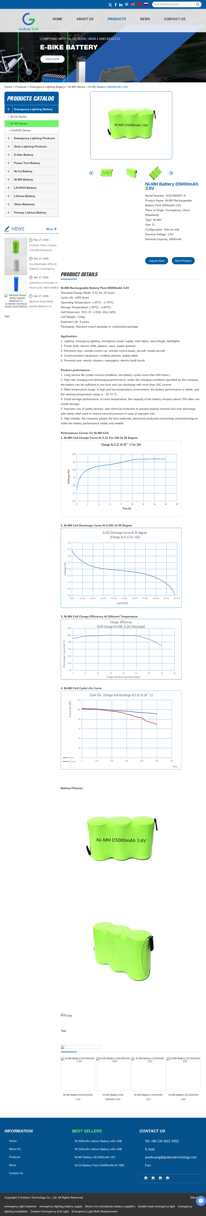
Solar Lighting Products (30, 146)
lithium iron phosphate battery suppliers (110, 1206)
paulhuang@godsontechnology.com (171, 1157)
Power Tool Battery (27, 163)
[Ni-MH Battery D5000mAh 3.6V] (131, 125)
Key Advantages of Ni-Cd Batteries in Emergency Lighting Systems (43, 267)
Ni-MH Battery (23, 179)
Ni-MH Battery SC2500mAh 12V (95, 1157)
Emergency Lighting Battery (47, 86)
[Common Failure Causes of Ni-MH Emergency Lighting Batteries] (15, 247)
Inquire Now (156, 260)
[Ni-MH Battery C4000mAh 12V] (148, 1074)
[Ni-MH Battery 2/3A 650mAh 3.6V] (113, 1074)
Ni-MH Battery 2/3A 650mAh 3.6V (113, 1097)
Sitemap (195, 1197)
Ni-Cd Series (18, 116)
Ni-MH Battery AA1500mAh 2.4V (78, 1097)
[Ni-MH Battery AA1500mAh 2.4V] (78, 1074)
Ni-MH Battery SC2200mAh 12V (184, 1097)
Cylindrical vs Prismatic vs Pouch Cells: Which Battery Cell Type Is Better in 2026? (44, 285)
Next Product (183, 260)
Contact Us (174, 19)
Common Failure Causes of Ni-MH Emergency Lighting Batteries (43, 248)
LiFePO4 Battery (25, 187)
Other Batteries (24, 204)
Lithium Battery (24, 196)
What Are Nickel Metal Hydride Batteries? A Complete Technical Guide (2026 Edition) (43, 304)
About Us (85, 19)
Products (117, 19)
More (49, 229)
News (145, 19)
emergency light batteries (20, 1206)
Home (57, 19)
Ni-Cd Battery (23, 171)
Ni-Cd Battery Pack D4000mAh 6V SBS (99, 1165)
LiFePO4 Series (20, 130)
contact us (152, 1131)
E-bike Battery (23, 154)
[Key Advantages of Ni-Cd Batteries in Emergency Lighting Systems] (15, 266)
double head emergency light (157, 1206)
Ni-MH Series (76, 86)
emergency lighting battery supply (61, 1206)
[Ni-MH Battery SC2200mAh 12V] (183, 1074)
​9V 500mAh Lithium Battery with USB (98, 1141)
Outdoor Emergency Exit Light (50, 1211)
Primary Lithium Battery (30, 212)
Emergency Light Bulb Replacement (94, 1211)
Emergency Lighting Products (34, 138)
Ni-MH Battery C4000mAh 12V (148, 1097)
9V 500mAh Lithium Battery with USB (98, 1149)
